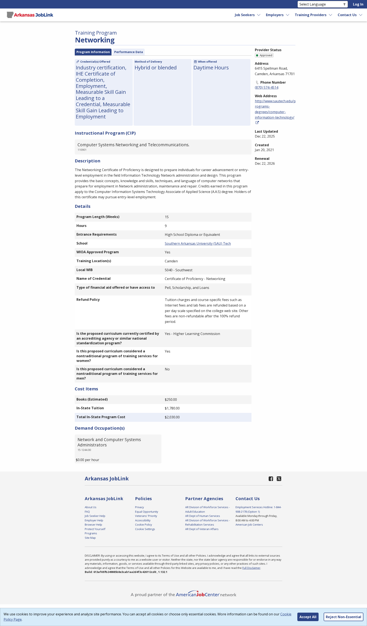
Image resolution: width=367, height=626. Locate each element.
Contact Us (347, 15)
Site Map (90, 538)
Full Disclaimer (251, 568)
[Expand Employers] (287, 14)
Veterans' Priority (146, 516)
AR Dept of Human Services (202, 516)
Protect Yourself (95, 529)
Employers (275, 15)
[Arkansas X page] (279, 478)
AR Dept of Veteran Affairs (202, 529)
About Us (90, 507)
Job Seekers (245, 15)
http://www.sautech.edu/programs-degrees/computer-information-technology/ (275, 109)
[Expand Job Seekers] (258, 14)
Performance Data (128, 52)
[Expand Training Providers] (330, 14)
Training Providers (310, 15)
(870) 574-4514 (266, 87)
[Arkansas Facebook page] (271, 478)
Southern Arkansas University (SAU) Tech (198, 243)
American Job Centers (249, 524)
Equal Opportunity (146, 511)
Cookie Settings (145, 529)
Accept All (307, 617)
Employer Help (94, 520)
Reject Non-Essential (343, 617)
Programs (91, 533)
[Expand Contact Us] (360, 14)
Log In (358, 4)
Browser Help (93, 524)
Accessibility (142, 520)
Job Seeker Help (95, 516)
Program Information (93, 52)
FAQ (87, 511)
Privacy (139, 507)
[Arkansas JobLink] (29, 14)
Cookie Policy (143, 524)
